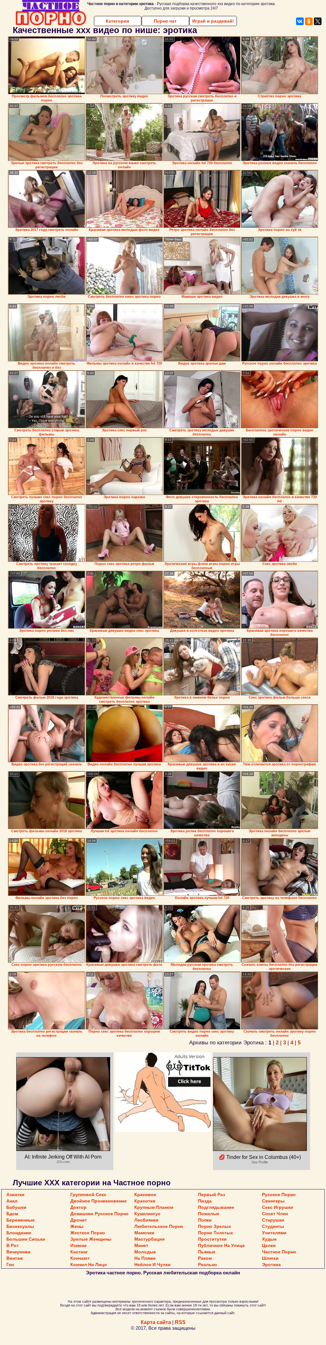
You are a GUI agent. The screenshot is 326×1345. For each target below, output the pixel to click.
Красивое (145, 1194)
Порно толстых (215, 1232)
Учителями (274, 1232)
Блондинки (18, 1232)
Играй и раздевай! (213, 21)
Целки (269, 1245)
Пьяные (207, 1251)
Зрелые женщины (90, 1239)
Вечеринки (18, 1251)
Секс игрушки (277, 1207)
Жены (76, 1226)
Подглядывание (216, 1207)
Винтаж (14, 1258)
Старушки (273, 1220)
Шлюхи (270, 1258)
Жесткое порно (87, 1232)
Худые (269, 1239)
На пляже (145, 1258)
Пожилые (208, 1213)
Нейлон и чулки (152, 1264)
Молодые (145, 1251)
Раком (205, 1258)
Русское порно (279, 1194)
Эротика (271, 1264)
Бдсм (12, 1213)
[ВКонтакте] (300, 21)
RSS (180, 1322)
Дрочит (78, 1220)
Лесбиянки (146, 1220)
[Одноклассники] (309, 21)
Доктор (78, 1207)
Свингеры (273, 1200)
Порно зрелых (214, 1226)
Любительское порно (158, 1226)
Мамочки (144, 1232)
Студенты (273, 1226)
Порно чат (165, 21)
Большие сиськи (25, 1239)
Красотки (144, 1200)
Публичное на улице (221, 1245)
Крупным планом (153, 1207)
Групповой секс (88, 1194)
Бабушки (16, 1207)
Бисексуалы (20, 1226)
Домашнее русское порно (99, 1213)
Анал (12, 1200)
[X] (318, 21)
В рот (12, 1245)
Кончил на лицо (88, 1264)
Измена (78, 1245)
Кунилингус (147, 1213)
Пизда (205, 1200)
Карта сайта (156, 1322)
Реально (207, 1264)
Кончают (80, 1258)
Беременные (20, 1220)
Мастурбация (149, 1239)
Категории (117, 21)
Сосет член (275, 1213)
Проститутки (212, 1239)
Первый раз (211, 1194)
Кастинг (79, 1251)
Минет (141, 1245)
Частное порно (279, 1251)
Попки (205, 1220)
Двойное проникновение (98, 1200)
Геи (10, 1264)
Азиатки (15, 1194)
